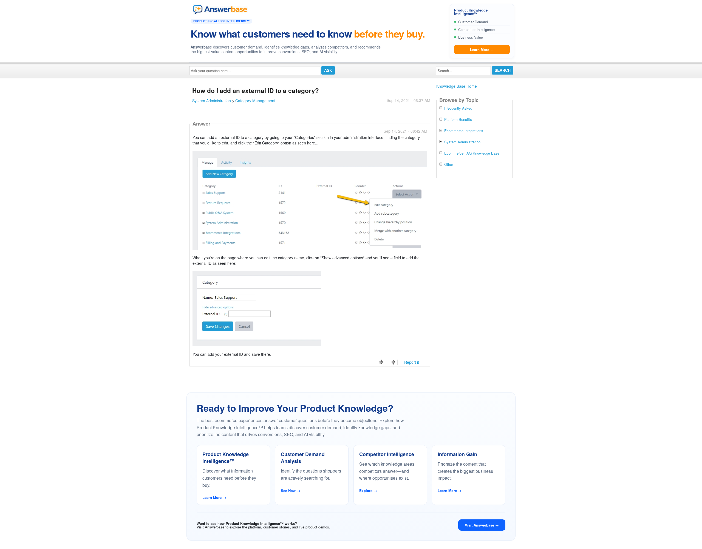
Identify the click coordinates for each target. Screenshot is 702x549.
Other (448, 164)
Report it (411, 362)
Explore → (368, 490)
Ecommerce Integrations (463, 131)
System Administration (211, 100)
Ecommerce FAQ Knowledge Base (471, 153)
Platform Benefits (458, 119)
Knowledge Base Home (456, 86)
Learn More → (482, 49)
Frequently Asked (458, 108)
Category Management (255, 100)
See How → (290, 490)
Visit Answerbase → (482, 525)
